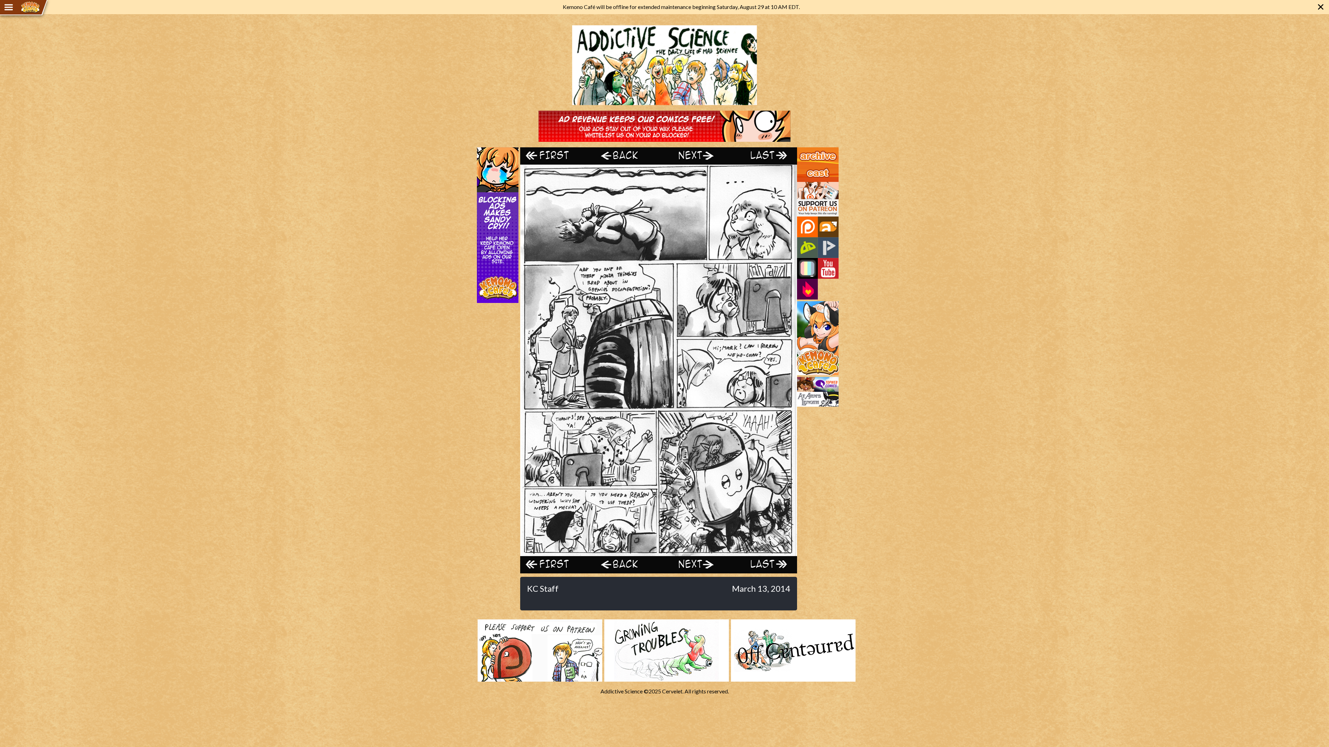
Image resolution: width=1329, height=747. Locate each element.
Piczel (807, 268)
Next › (693, 156)
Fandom (807, 289)
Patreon (807, 226)
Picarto (828, 247)
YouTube (828, 268)
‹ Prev (624, 156)
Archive (806, 150)
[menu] (8, 7)
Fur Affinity (828, 226)
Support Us (810, 185)
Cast (802, 168)
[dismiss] (1320, 7)
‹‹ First (554, 156)
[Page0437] (658, 552)
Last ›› (762, 156)
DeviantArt (807, 247)
